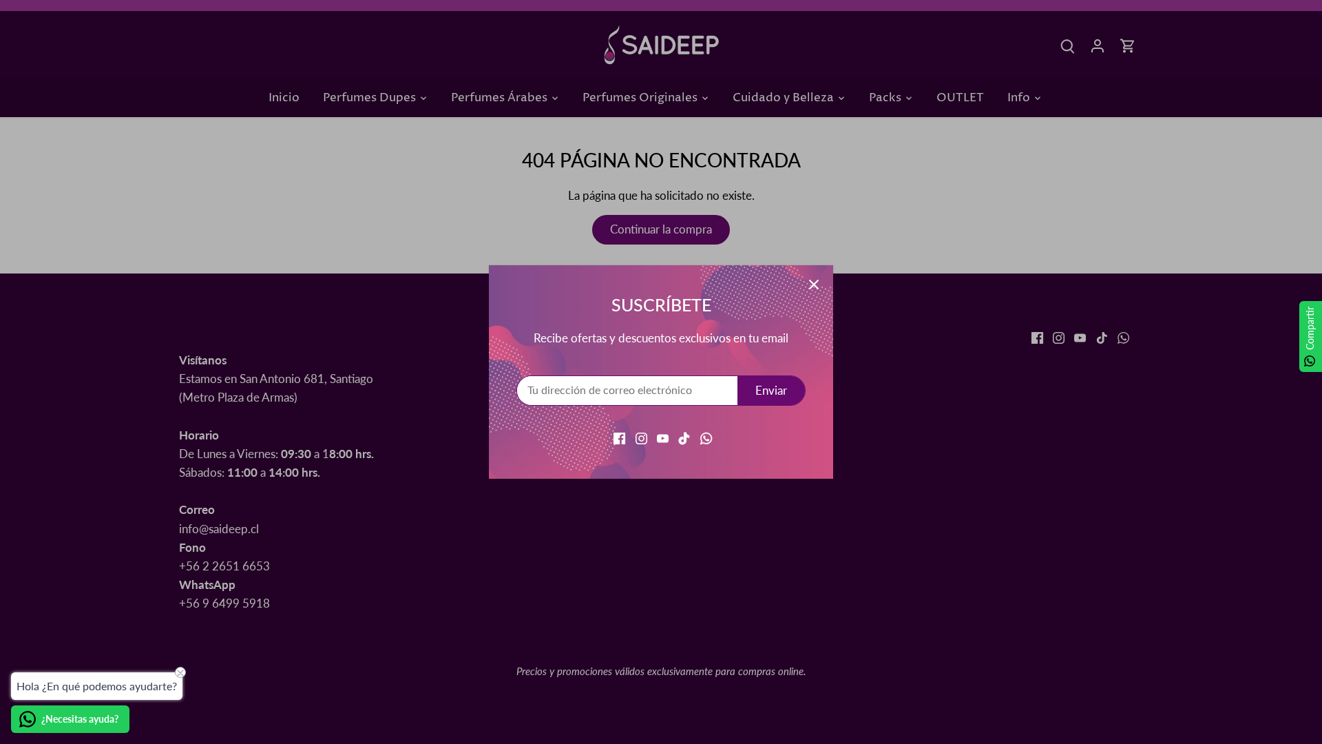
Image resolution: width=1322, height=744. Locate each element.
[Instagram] (641, 437)
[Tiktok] (684, 437)
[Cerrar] (814, 284)
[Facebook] (619, 437)
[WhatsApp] (706, 437)
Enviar (771, 390)
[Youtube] (663, 437)
